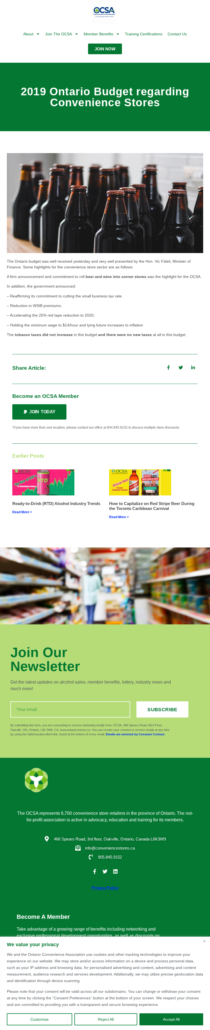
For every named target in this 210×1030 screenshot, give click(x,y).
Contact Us (177, 34)
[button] (39, 412)
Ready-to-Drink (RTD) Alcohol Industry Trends (56, 503)
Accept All (171, 1019)
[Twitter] (105, 871)
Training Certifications (143, 34)
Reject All (106, 1019)
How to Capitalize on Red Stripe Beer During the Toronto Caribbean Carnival (151, 506)
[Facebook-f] (94, 871)
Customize (39, 1019)
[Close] (204, 941)
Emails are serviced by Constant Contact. (135, 734)
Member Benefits (98, 34)
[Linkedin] (115, 871)
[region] (105, 983)
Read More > (22, 512)
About (28, 34)
